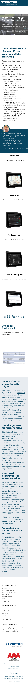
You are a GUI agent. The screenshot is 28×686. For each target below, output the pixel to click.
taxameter (21, 393)
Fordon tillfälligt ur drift (9, 592)
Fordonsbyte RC (7, 594)
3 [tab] (13, 34)
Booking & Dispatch (9, 605)
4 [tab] (15, 35)
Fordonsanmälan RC (8, 590)
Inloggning (5, 601)
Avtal (3, 599)
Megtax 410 (5, 615)
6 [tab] (17, 34)
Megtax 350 (5, 617)
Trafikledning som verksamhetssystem (14, 627)
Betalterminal (6, 619)
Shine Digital (17, 681)
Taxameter (5, 613)
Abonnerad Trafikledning (10, 631)
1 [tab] (11, 34)
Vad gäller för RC (7, 588)
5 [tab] (16, 34)
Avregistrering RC (7, 596)
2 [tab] (12, 34)
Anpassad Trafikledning (9, 629)
